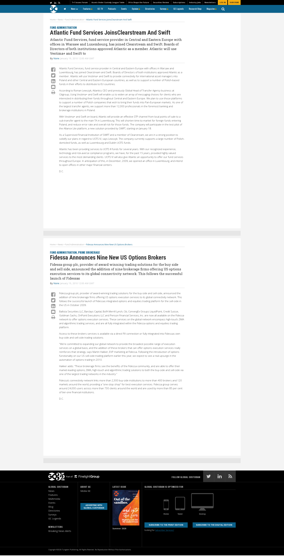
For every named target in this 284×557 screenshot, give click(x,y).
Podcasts (112, 8)
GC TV (100, 8)
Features (87, 8)
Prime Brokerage (89, 252)
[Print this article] (53, 92)
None (56, 58)
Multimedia (54, 498)
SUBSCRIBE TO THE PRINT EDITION (166, 525)
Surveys (163, 8)
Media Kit (85, 490)
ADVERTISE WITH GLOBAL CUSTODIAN (94, 506)
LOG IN (223, 2)
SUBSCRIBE (234, 2)
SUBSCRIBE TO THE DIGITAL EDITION (214, 525)
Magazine (211, 8)
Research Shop (195, 8)
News (73, 8)
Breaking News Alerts (59, 531)
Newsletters (210, 2)
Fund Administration (63, 27)
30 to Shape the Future (138, 2)
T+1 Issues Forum (80, 2)
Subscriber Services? (164, 530)
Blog (50, 506)
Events (124, 8)
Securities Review (161, 2)
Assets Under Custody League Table (108, 2)
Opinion (135, 8)
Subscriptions (179, 2)
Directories (150, 8)
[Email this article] (53, 86)
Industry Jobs (195, 2)
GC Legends (178, 8)
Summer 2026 (119, 528)
